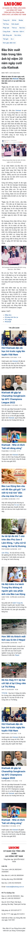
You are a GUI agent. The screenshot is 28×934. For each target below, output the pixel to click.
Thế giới (5, 39)
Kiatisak (16, 79)
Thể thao (6, 24)
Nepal (17, 655)
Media (21, 20)
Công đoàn (6, 31)
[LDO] (14, 338)
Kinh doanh (15, 24)
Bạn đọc (22, 28)
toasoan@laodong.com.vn (15, 887)
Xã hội (14, 20)
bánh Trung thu (18, 603)
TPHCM (4, 693)
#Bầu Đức (8, 315)
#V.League (8, 319)
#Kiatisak (8, 322)
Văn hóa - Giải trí (18, 31)
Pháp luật (6, 28)
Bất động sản (7, 35)
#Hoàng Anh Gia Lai (11, 317)
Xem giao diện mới (9, 43)
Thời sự (14, 28)
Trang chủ (6, 20)
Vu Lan (16, 505)
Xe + (12, 39)
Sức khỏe (17, 35)
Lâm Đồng (5, 553)
